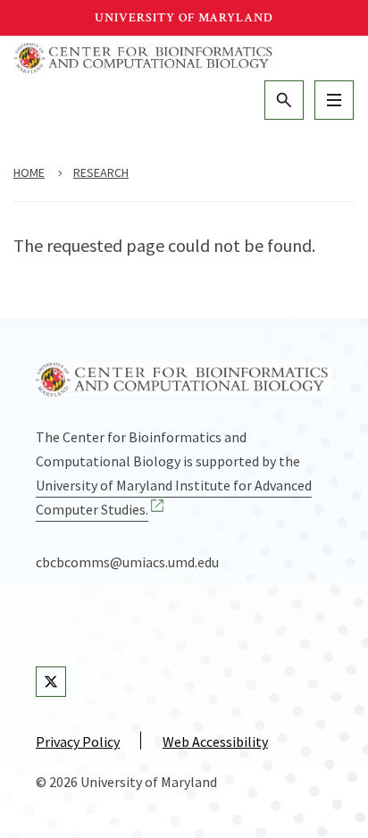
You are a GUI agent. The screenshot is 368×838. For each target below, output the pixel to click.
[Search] (284, 100)
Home (29, 172)
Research (101, 172)
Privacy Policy (78, 741)
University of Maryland (184, 18)
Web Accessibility (215, 741)
